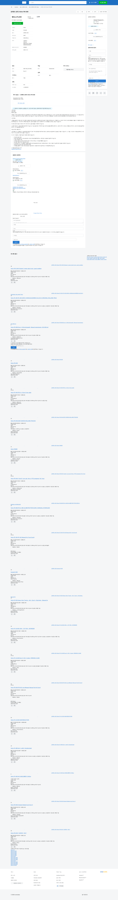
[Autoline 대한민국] (15, 2)
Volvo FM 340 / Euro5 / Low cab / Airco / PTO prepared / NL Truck (27, 478)
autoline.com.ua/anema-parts (19, 188)
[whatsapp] (13, 182)
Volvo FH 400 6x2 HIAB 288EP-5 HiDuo (21, 776)
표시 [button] (22, 170)
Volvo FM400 (14, 449)
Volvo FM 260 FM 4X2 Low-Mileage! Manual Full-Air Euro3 (25, 687)
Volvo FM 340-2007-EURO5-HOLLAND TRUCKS (23, 421)
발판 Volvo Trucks (94, 259)
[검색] (30, 2)
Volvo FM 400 (14, 363)
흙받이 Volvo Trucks (102, 259)
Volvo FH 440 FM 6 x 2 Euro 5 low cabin (21, 392)
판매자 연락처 (14, 880)
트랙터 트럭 (25, 32)
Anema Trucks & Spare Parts (19, 158)
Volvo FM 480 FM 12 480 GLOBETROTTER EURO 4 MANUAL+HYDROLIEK (30, 508)
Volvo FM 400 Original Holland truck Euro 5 (22, 805)
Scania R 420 (14, 572)
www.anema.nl (16, 175)
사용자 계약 (31, 244)
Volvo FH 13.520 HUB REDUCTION (20, 720)
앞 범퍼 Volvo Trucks (101, 257)
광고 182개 (19, 161)
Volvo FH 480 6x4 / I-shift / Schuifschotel (21, 748)
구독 (14, 347)
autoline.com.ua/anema (18, 187)
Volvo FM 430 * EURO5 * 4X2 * (19, 833)
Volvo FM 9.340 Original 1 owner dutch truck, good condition (26, 268)
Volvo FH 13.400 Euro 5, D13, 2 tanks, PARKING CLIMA (25, 658)
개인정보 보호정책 (24, 244)
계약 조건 (36, 875)
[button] (78, 12)
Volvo (24, 27)
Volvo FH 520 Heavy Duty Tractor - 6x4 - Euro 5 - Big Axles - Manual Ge (29, 600)
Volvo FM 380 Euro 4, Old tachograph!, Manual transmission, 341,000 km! (29, 327)
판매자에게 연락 (17, 23)
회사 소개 (13, 875)
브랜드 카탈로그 (37, 885)
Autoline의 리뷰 (37, 882)
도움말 (12, 877)
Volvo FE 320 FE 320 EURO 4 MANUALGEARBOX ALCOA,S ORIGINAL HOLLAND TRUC (34, 298)
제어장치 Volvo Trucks (92, 257)
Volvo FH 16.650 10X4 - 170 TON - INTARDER (23, 628)
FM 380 (25, 30)
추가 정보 (90, 44)
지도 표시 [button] (36, 202)
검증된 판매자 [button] (18, 159)
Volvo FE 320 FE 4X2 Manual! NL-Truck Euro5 (22, 537)
